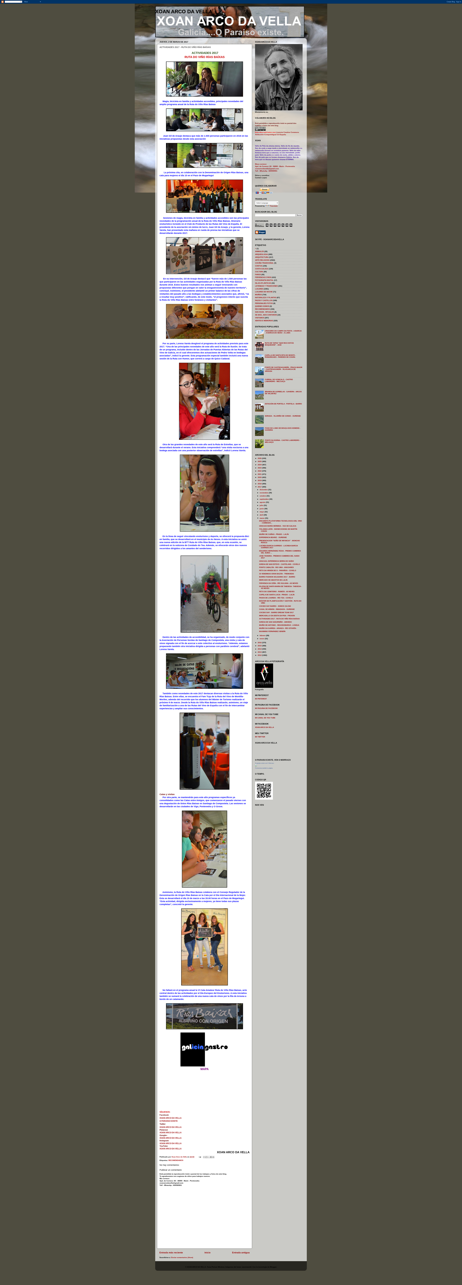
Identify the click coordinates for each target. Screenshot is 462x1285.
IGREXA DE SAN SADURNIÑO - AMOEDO (275, 622)
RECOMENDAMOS (175, 1160)
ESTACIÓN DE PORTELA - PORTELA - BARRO (283, 404)
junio (262, 509)
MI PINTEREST (261, 699)
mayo (262, 512)
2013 (260, 652)
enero (262, 639)
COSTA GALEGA (261, 269)
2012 (260, 655)
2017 (260, 487)
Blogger (273, 1267)
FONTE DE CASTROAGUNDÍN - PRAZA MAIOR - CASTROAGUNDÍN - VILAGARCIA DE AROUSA (283, 369)
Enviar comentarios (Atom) (182, 1257)
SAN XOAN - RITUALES (264, 312)
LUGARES (259, 289)
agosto (263, 502)
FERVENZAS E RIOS (263, 277)
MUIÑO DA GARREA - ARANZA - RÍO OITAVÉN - (278, 628)
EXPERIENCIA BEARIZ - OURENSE (273, 537)
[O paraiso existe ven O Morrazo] (256, 766)
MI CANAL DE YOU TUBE (265, 718)
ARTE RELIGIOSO (262, 260)
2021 (260, 474)
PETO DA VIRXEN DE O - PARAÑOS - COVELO (277, 570)
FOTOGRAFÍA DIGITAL (264, 280)
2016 (260, 643)
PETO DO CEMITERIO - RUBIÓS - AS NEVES (276, 591)
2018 (260, 484)
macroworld (246, 1267)
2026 (260, 458)
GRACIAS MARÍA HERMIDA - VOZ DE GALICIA (277, 526)
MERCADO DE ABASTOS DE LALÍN (273, 580)
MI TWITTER (260, 737)
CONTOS (258, 266)
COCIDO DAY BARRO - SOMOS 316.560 (275, 606)
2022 (260, 471)
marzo (262, 518)
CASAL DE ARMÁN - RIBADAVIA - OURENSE (277, 609)
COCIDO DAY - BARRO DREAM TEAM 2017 (276, 612)
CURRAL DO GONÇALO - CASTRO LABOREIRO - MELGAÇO (279, 380)
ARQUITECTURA (262, 257)
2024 (260, 465)
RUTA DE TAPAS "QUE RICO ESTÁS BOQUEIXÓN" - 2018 (279, 344)
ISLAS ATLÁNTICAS (263, 283)
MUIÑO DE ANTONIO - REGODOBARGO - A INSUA (279, 625)
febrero (263, 635)
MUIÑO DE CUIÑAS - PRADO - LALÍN (274, 534)
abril (262, 515)
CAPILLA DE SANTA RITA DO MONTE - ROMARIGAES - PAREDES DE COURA (280, 356)
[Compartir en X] (209, 1157)
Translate (274, 206)
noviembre (264, 493)
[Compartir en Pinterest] (213, 1157)
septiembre (264, 499)
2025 (260, 461)
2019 (260, 480)
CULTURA (259, 272)
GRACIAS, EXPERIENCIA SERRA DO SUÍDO (276, 561)
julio (262, 505)
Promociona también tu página (264, 768)
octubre (263, 496)
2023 (260, 468)
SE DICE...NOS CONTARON (266, 315)
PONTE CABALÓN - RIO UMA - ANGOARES (276, 567)
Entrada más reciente (171, 1252)
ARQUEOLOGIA (261, 254)
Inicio (208, 1252)
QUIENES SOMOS (262, 306)
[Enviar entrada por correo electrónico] (200, 1157)
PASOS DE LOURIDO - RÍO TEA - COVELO (276, 598)
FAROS (258, 274)
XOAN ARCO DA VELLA (183, 11)
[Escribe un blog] (206, 1157)
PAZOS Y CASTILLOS (263, 300)
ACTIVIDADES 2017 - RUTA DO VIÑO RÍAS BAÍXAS (279, 619)
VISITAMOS (259, 318)
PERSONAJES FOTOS (264, 303)
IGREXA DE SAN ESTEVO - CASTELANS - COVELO (279, 564)
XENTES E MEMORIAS (264, 321)
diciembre (264, 490)
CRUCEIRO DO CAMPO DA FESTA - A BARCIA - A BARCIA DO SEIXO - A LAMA (283, 332)
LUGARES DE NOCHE (264, 292)
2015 (260, 646)
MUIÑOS (258, 295)
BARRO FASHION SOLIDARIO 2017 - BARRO (277, 577)
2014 (260, 649)
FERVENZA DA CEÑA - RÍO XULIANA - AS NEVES (278, 583)
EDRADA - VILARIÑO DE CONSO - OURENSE (283, 416)
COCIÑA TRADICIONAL (264, 263)
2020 (260, 477)
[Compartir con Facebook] (211, 1157)
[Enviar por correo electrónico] (204, 1157)
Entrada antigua (241, 1252)
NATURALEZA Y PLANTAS (265, 297)
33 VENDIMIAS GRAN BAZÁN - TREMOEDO (276, 574)
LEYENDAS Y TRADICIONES (266, 286)
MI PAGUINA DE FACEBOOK (266, 708)
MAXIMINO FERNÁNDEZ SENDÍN (272, 631)
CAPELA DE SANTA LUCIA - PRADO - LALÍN (276, 595)
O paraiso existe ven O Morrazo (264, 763)
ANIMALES (259, 251)
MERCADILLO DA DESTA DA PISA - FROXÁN (277, 616)
